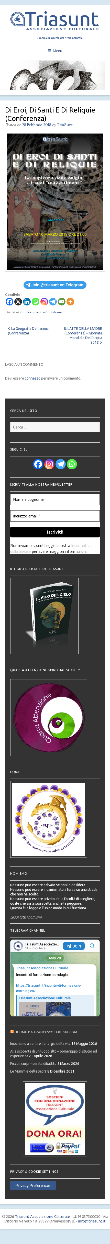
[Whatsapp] (35, 301)
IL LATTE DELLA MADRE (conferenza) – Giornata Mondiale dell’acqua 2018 (83, 335)
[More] (70, 301)
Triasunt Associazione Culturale (42, 1216)
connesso (32, 378)
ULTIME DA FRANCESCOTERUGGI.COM (46, 1032)
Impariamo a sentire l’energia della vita (40, 1044)
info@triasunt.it (92, 1221)
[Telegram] (53, 301)
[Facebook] (9, 301)
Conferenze (29, 312)
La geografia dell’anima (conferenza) (28, 331)
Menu (57, 50)
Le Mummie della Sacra (28, 1071)
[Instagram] (44, 301)
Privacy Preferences (33, 1185)
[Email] (61, 301)
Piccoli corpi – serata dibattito (33, 1064)
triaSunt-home (51, 312)
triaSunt (65, 124)
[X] (18, 301)
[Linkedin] (27, 301)
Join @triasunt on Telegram (57, 284)
